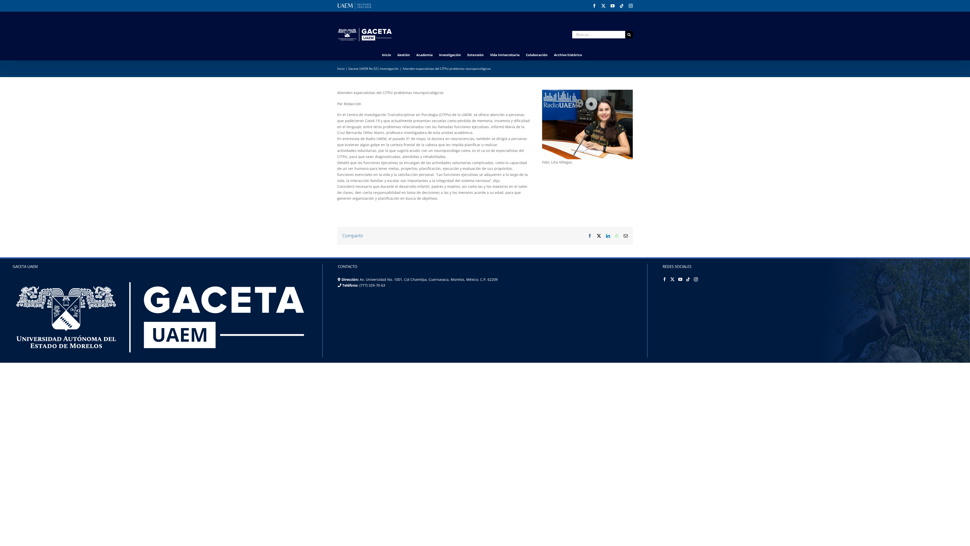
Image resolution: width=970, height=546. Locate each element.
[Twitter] (672, 279)
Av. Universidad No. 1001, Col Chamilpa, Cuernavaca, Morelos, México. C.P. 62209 (429, 279)
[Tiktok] (688, 279)
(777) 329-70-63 (371, 285)
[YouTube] (680, 279)
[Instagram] (696, 279)
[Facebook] (665, 279)
